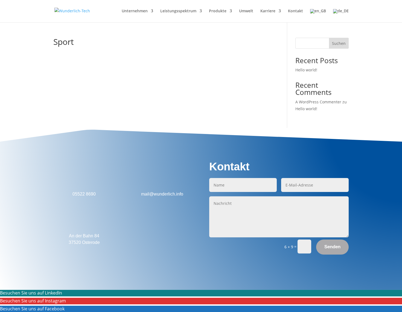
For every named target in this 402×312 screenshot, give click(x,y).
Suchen (339, 43)
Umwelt (246, 11)
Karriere (267, 11)
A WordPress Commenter (318, 101)
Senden (332, 246)
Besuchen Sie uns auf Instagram (33, 301)
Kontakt (295, 11)
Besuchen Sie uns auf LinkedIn (31, 293)
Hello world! (306, 69)
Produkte (217, 11)
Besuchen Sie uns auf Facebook (32, 309)
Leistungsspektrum (178, 11)
